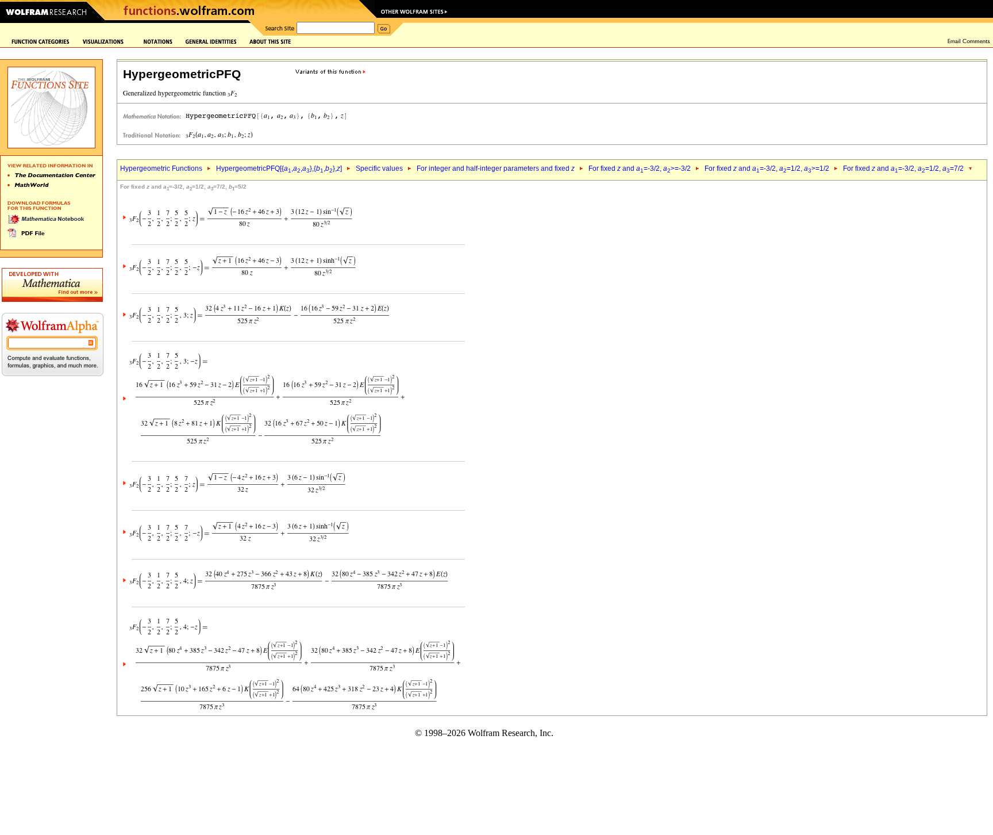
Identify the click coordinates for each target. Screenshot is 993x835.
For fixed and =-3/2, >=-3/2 (639, 168)
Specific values (379, 168)
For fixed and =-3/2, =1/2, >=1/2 (767, 168)
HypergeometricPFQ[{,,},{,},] (279, 168)
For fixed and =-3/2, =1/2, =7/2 (903, 168)
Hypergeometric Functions (161, 168)
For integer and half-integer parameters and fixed (496, 168)
